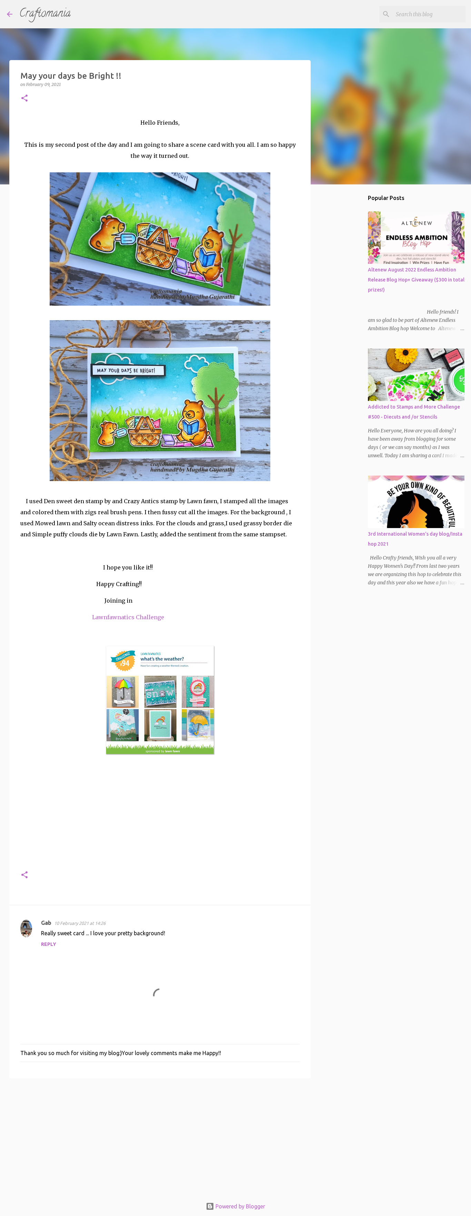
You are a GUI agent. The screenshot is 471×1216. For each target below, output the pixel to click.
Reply (48, 944)
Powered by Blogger (239, 1206)
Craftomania (45, 14)
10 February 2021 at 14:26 (80, 923)
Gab (46, 923)
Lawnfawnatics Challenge (128, 617)
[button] (24, 98)
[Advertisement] (160, 1137)
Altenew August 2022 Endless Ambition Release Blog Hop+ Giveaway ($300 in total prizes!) (416, 280)
